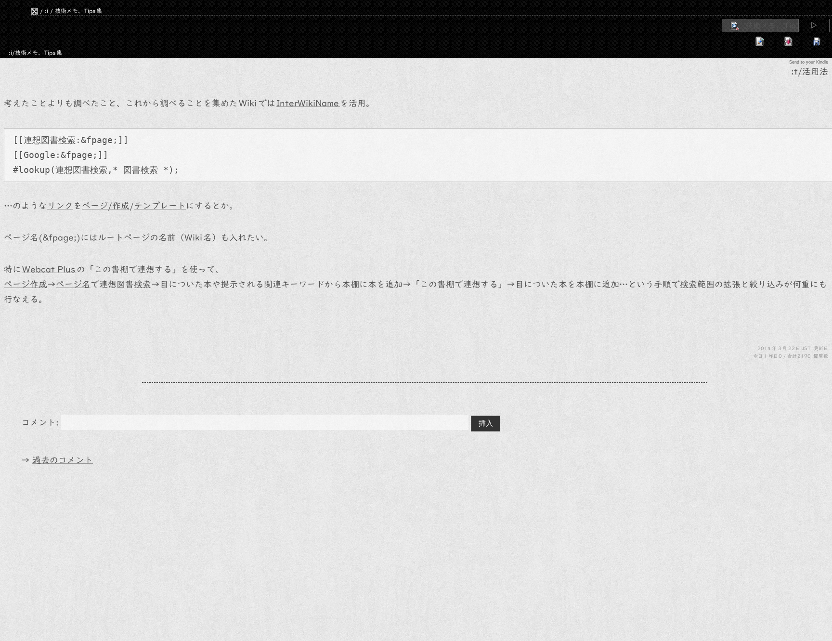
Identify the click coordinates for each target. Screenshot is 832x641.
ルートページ (124, 238)
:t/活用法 (809, 71)
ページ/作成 (106, 206)
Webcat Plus (49, 269)
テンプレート (160, 206)
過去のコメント (62, 460)
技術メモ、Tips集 (78, 10)
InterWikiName (308, 103)
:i (46, 10)
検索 (67, 140)
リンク (60, 206)
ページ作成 (25, 284)
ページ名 (21, 238)
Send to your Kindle (808, 62)
